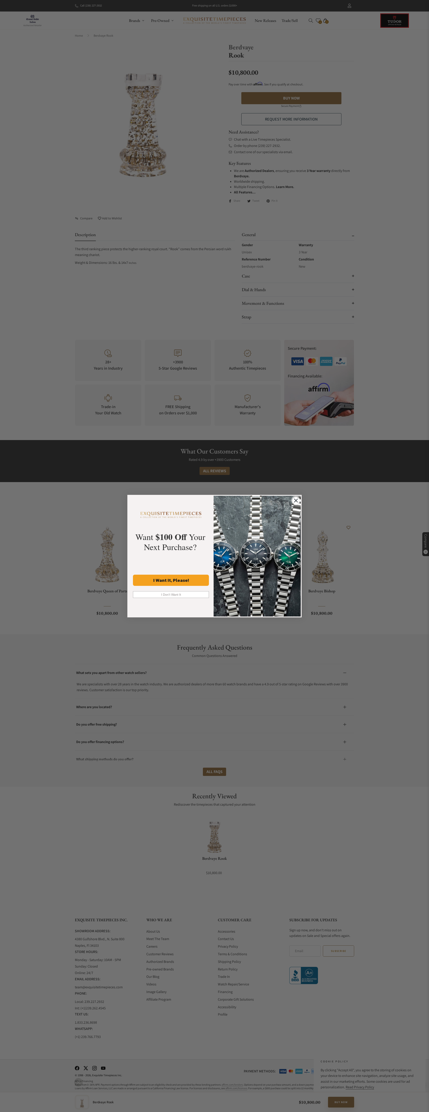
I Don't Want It (171, 594)
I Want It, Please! (171, 580)
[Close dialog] (296, 500)
